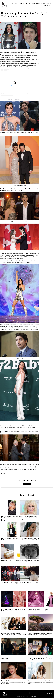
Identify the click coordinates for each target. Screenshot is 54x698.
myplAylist (50, 3)
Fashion (23, 3)
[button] (52, 5)
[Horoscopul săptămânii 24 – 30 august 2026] (29, 573)
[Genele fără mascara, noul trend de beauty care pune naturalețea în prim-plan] (29, 551)
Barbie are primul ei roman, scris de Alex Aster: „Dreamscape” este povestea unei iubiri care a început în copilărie (40, 611)
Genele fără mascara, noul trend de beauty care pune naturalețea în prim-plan (30, 561)
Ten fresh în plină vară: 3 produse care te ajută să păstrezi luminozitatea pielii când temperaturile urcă (30, 540)
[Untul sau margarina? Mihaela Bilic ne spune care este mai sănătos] (10, 551)
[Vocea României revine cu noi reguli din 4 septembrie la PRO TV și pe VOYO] (10, 573)
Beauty (28, 3)
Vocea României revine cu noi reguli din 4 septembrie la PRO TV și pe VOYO (11, 583)
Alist (27, 692)
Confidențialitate (27, 694)
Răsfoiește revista (46, 5)
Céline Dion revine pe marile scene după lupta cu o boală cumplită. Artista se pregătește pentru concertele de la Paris (13, 611)
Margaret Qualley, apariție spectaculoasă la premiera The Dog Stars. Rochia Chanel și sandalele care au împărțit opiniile (13, 682)
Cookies (32, 692)
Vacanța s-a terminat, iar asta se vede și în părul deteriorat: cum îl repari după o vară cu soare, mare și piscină (40, 682)
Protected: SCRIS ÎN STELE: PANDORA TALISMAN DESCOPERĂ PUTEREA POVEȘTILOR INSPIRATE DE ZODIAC (13, 635)
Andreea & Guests (16, 3)
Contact (22, 692)
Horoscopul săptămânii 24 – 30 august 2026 (30, 582)
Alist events (39, 3)
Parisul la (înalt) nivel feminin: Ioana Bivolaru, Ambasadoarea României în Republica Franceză (10, 540)
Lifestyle (33, 3)
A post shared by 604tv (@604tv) (14, 99)
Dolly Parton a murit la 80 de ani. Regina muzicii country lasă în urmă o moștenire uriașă (30, 518)
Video (44, 3)
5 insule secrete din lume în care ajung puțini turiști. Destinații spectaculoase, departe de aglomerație (40, 634)
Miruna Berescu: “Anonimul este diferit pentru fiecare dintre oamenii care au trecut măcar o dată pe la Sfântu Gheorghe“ (40, 658)
